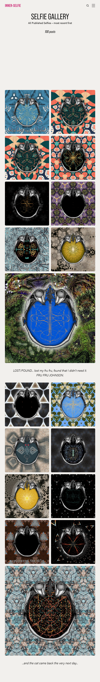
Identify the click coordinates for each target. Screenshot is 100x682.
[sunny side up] (73, 249)
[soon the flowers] (73, 112)
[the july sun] (27, 496)
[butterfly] (73, 158)
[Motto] (27, 404)
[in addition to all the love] (27, 450)
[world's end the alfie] (27, 542)
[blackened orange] (73, 542)
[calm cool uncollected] (27, 112)
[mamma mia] (27, 249)
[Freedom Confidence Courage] (73, 450)
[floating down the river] (73, 404)
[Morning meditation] (50, 318)
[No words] (50, 611)
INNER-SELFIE (13, 5)
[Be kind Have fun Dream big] (73, 204)
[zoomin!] (27, 204)
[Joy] (73, 496)
